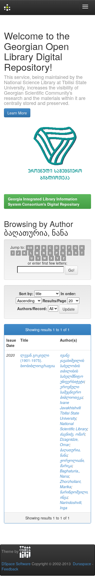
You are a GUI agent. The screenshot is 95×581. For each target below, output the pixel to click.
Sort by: (26, 293)
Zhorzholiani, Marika (71, 484)
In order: (68, 293)
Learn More (17, 112)
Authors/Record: (32, 308)
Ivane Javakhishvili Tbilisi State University (70, 410)
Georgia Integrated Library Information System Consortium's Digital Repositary (43, 201)
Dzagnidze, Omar (69, 442)
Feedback (10, 569)
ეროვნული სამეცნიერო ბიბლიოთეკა (71, 392)
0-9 (30, 248)
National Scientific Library (73, 426)
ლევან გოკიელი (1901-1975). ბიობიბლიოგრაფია (37, 360)
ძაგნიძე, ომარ (72, 434)
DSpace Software (16, 563)
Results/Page (54, 300)
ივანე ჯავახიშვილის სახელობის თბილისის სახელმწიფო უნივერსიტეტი (72, 368)
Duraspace (82, 563)
